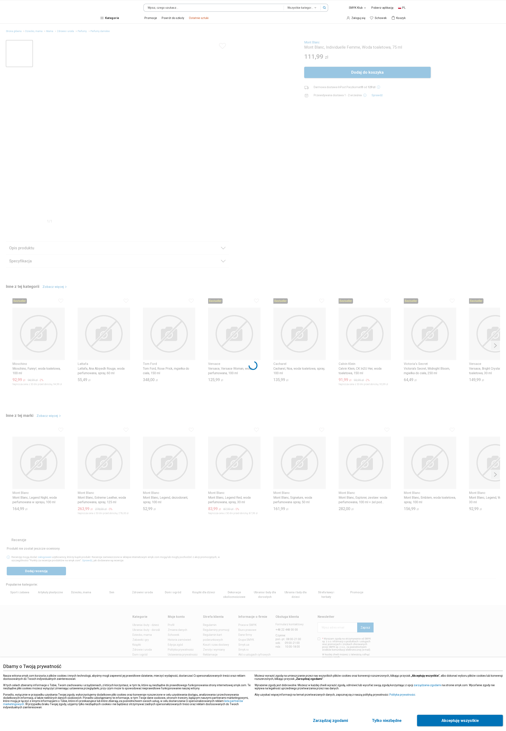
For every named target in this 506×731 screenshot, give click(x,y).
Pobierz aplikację (382, 7)
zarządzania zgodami (427, 685)
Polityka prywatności (402, 694)
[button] (324, 8)
